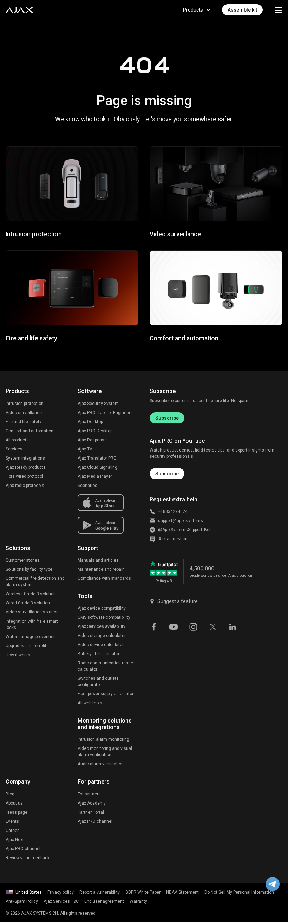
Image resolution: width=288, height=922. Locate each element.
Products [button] (193, 10)
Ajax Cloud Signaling (97, 467)
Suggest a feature (177, 601)
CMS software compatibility (104, 617)
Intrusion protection (25, 403)
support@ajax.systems (180, 520)
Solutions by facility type (29, 569)
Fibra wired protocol (24, 476)
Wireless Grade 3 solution (31, 593)
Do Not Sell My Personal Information (239, 892)
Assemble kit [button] (242, 10)
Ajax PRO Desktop (95, 430)
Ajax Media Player (95, 476)
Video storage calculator (102, 635)
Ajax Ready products (26, 467)
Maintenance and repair (101, 569)
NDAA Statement (182, 892)
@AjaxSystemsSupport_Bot (184, 529)
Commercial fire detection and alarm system (35, 581)
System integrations (25, 458)
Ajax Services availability (101, 626)
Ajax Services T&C (61, 901)
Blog (10, 794)
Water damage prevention (31, 636)
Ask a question (173, 538)
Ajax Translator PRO (97, 458)
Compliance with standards (104, 578)
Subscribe (167, 418)
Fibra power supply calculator (105, 693)
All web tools (90, 702)
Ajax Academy (92, 803)
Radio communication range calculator (105, 666)
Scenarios (87, 485)
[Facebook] (154, 626)
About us (14, 803)
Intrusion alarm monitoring (103, 739)
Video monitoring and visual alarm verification (105, 751)
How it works (18, 654)
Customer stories (23, 560)
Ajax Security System (98, 403)
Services (14, 449)
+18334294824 (173, 511)
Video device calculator (101, 644)
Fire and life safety (23, 421)
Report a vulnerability (99, 892)
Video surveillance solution (32, 612)
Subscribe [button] (167, 473)
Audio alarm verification (101, 763)
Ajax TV (85, 449)
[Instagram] (193, 626)
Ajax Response (92, 440)
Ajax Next (15, 839)
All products (17, 440)
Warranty (138, 901)
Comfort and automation (29, 430)
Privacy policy (60, 892)
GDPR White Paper (143, 892)
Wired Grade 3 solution (28, 603)
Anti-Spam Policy (22, 901)
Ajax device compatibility (102, 608)
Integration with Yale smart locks (32, 624)
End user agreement (104, 901)
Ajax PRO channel (23, 848)
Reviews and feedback (28, 857)
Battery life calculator (98, 653)
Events (12, 821)
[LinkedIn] (232, 626)
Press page (16, 812)
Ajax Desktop (90, 421)
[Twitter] (213, 626)
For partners (89, 794)
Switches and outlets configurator (98, 681)
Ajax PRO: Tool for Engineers (105, 412)
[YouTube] (173, 626)
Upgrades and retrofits (27, 645)
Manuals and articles (98, 560)
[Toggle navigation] (278, 10)
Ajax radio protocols (25, 485)
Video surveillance (24, 412)
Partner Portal (91, 812)
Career (12, 830)
